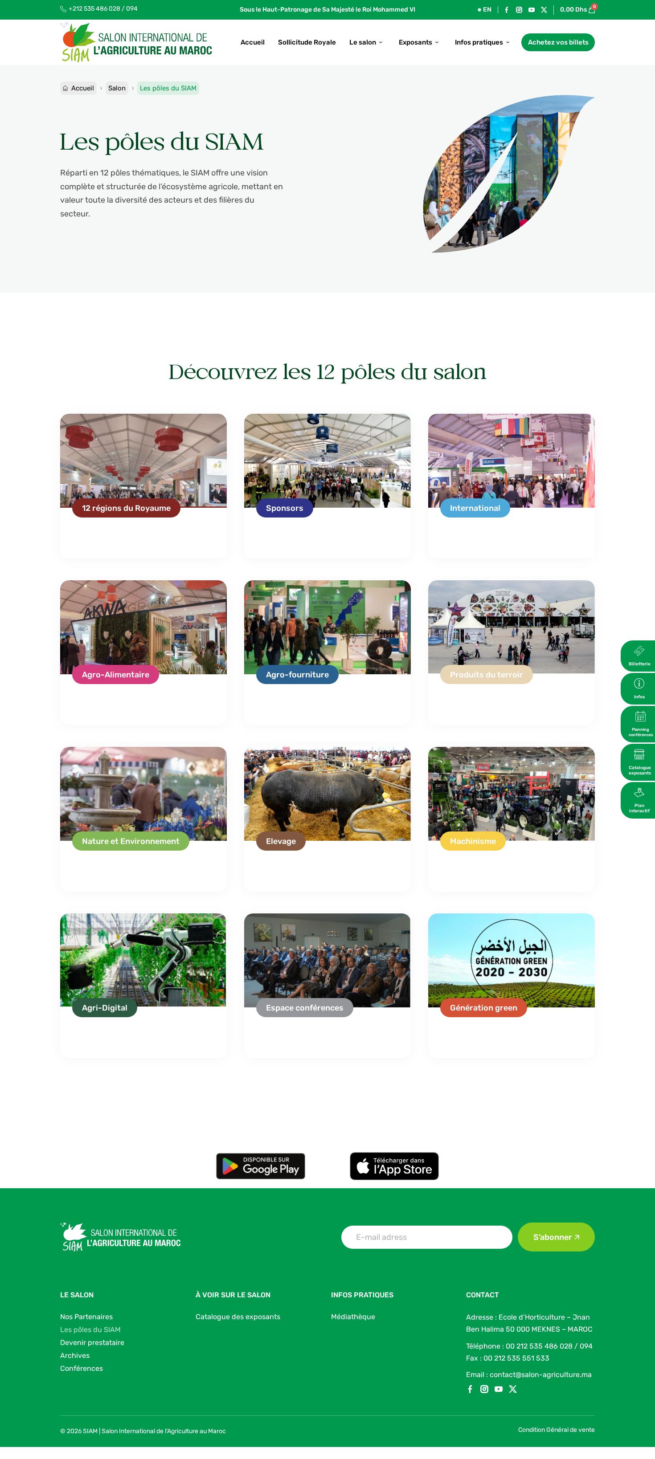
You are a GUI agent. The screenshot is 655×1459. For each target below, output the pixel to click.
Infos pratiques (479, 42)
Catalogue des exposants (238, 1316)
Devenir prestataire (92, 1342)
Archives (75, 1355)
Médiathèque (353, 1316)
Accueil (253, 42)
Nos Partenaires (86, 1316)
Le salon (362, 42)
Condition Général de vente (556, 1430)
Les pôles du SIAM (90, 1329)
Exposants (415, 42)
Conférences (81, 1368)
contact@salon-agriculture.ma (541, 1374)
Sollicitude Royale (307, 42)
